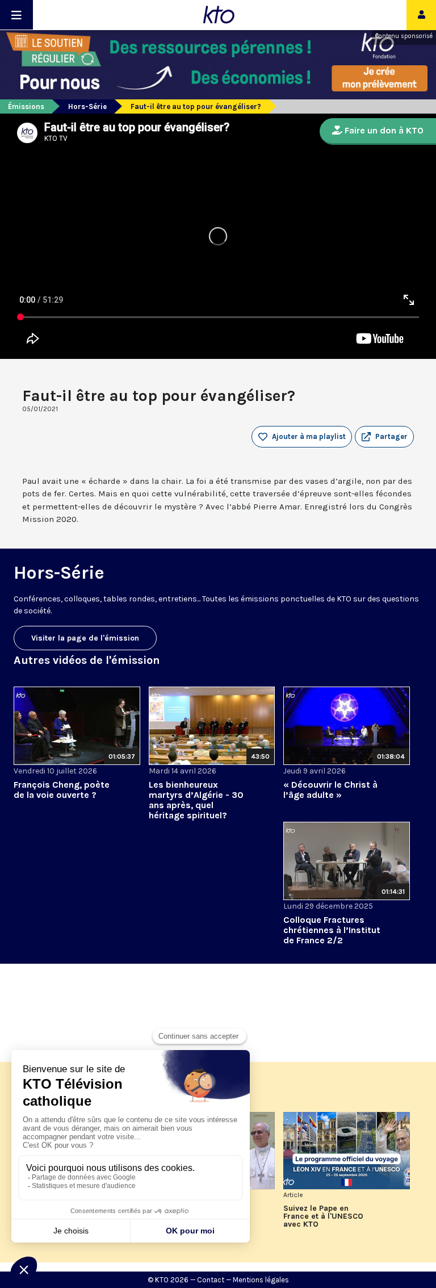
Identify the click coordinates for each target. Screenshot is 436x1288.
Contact (210, 1280)
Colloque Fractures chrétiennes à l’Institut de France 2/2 (331, 930)
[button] (384, 437)
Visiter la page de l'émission (85, 638)
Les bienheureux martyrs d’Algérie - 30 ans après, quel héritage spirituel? (196, 800)
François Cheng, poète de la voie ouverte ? (62, 789)
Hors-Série (87, 106)
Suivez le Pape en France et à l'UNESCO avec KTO (323, 1216)
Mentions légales (261, 1280)
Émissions (26, 106)
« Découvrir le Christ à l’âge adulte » (330, 789)
